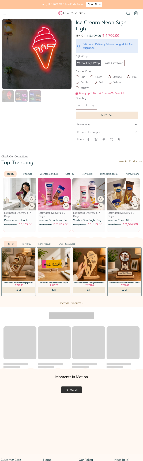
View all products (129, 161)
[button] (107, 115)
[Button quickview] (31, 199)
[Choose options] (31, 206)
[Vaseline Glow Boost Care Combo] (54, 194)
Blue (82, 77)
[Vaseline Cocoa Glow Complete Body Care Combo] (123, 194)
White (117, 82)
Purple (84, 82)
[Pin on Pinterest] (104, 140)
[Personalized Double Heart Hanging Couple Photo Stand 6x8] (19, 265)
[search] (128, 13)
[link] (141, 161)
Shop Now (94, 4)
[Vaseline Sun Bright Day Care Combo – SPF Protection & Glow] (88, 194)
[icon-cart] (136, 13)
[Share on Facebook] (88, 140)
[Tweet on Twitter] (96, 140)
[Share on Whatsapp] (111, 140)
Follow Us (71, 389)
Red (100, 82)
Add (18, 290)
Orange (117, 77)
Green (98, 77)
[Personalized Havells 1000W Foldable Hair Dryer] (19, 194)
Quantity (81, 98)
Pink (134, 77)
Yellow (84, 88)
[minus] (79, 105)
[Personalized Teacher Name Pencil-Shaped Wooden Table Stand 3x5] (54, 265)
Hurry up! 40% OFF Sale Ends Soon (62, 4)
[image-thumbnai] (8, 96)
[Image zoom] (37, 54)
